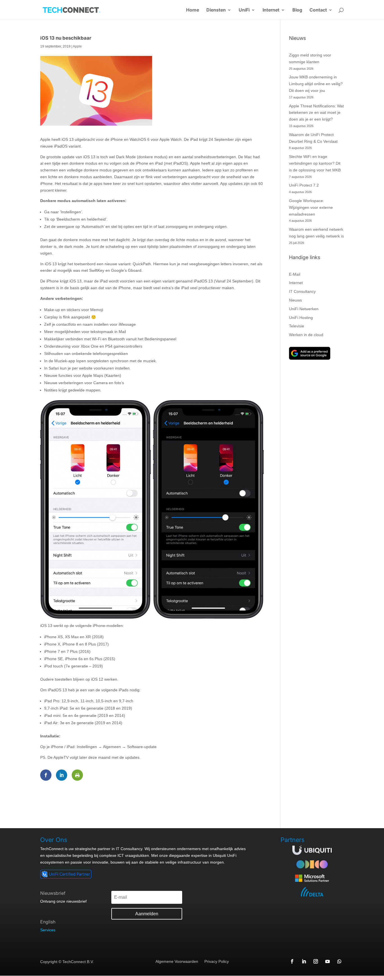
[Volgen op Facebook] (292, 961)
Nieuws (295, 300)
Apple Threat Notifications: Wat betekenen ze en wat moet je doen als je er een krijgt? (316, 113)
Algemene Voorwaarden (176, 961)
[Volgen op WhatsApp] (339, 961)
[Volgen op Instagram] (315, 961)
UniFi (244, 10)
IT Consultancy (302, 291)
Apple (77, 46)
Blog (297, 10)
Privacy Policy (216, 961)
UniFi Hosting (301, 317)
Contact (318, 10)
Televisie (296, 326)
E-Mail (294, 274)
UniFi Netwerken (304, 309)
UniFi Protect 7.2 (304, 185)
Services (47, 930)
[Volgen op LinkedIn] (303, 961)
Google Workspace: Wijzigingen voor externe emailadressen (311, 207)
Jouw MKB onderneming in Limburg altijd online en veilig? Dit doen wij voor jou (316, 84)
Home (192, 10)
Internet (271, 10)
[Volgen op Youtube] (327, 961)
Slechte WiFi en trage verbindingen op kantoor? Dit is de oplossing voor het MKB (315, 163)
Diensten (216, 10)
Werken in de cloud (306, 334)
